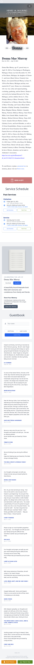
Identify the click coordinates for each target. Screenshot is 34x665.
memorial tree (22, 166)
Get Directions (10, 210)
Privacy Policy (12, 657)
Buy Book (17, 283)
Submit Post (17, 335)
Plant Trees (24, 210)
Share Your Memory (10, 306)
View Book (8, 283)
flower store (20, 169)
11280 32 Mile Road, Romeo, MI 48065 (17, 207)
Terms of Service (21, 657)
